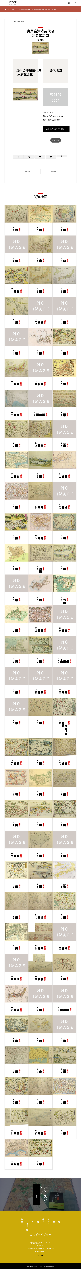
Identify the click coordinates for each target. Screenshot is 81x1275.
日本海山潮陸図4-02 (13, 506)
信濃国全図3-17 (13, 722)
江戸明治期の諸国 (18, 21)
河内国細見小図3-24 (61, 1132)
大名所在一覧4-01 (61, 885)
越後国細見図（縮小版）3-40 (12, 1163)
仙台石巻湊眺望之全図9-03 (36, 691)
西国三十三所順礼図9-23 (61, 916)
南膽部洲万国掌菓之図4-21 (36, 537)
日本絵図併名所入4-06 (61, 793)
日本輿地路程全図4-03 (12, 383)
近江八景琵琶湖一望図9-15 (61, 1070)
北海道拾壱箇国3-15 (13, 352)
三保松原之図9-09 (37, 475)
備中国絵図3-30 (61, 978)
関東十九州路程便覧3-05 (60, 629)
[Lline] (40, 157)
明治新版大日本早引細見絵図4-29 (36, 444)
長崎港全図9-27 (61, 568)
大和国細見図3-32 (13, 1070)
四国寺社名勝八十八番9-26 (37, 1163)
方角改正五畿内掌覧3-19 (12, 475)
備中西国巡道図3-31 (37, 722)
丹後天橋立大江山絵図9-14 (61, 824)
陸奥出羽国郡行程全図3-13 (61, 321)
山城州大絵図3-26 (37, 793)
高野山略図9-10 (13, 824)
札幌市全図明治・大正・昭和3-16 (36, 383)
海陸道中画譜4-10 (37, 660)
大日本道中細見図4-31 (13, 691)
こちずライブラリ (40, 1234)
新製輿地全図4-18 (37, 1101)
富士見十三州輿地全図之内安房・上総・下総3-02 (58, 660)
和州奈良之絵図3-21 (13, 885)
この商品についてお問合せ (56, 129)
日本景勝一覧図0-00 (61, 444)
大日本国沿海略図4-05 (37, 290)
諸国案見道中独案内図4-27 (60, 762)
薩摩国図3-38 (37, 352)
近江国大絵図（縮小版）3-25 (36, 506)
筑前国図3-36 (13, 660)
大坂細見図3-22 (37, 229)
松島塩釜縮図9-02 (37, 762)
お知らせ (33, 1220)
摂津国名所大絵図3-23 (13, 947)
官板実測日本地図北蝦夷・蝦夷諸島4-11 (36, 978)
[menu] (69, 3)
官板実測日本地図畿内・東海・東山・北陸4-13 (60, 475)
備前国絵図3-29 (13, 568)
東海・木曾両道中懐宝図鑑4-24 (12, 1132)
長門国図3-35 (37, 599)
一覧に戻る (55, 140)
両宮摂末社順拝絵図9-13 (13, 444)
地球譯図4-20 (37, 1040)
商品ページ (43, 1219)
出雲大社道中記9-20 (37, 1070)
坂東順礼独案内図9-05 (12, 762)
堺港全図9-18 (61, 229)
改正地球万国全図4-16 (12, 978)
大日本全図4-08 (37, 259)
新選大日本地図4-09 (61, 290)
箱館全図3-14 (61, 260)
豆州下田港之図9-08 (37, 885)
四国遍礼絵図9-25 (61, 537)
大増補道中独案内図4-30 (13, 599)
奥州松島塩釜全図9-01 (13, 1040)
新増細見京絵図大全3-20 (36, 629)
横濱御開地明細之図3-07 (36, 321)
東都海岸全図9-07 (37, 855)
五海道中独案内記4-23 (61, 414)
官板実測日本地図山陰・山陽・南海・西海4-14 (36, 1132)
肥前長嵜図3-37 (61, 383)
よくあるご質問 (27, 1222)
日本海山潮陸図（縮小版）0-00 (60, 691)
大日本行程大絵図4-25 (61, 1101)
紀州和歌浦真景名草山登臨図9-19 (12, 855)
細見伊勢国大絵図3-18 (12, 414)
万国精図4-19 (13, 793)
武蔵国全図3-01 (13, 260)
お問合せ (22, 1219)
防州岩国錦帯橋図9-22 (13, 537)
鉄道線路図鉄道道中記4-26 (36, 947)
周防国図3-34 (13, 629)
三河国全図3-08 (37, 1009)
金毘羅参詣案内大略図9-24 (61, 352)
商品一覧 (36, 1194)
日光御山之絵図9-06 (13, 1101)
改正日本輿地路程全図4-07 (12, 1009)
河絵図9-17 (13, 321)
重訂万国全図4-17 (36, 916)
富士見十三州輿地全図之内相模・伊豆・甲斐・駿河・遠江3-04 (58, 1009)
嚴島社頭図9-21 (37, 824)
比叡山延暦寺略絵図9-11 (12, 290)
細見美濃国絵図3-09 (60, 947)
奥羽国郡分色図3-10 (61, 1040)
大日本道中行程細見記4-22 (60, 506)
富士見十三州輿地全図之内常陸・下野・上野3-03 (34, 414)
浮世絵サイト (48, 1220)
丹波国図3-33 (13, 229)
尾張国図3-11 (61, 855)
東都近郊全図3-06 (13, 916)
